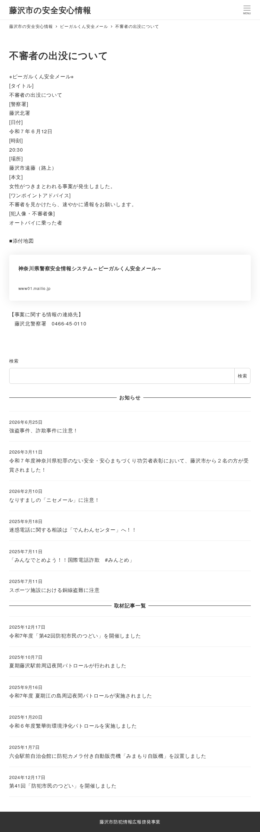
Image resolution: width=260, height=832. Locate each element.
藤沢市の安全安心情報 (50, 10)
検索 (14, 360)
